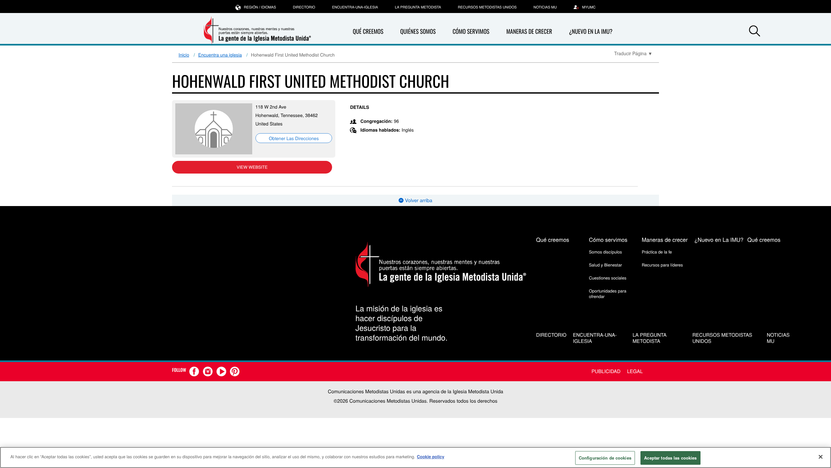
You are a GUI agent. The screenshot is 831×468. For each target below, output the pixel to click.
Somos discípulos (605, 252)
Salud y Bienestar (605, 265)
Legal (635, 371)
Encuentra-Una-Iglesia (355, 7)
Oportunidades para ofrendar (607, 293)
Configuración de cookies (605, 458)
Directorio (304, 7)
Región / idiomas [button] (260, 7)
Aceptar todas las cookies (670, 458)
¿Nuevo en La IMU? (591, 31)
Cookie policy (430, 456)
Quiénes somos (418, 31)
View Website (252, 167)
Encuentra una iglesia (220, 54)
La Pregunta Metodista (418, 7)
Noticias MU (545, 7)
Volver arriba (417, 200)
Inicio (184, 54)
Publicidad (605, 371)
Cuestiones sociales (607, 278)
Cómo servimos (471, 31)
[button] (754, 32)
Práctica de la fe (657, 252)
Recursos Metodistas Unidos (487, 7)
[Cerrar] (820, 456)
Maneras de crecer (529, 31)
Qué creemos (368, 31)
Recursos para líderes (662, 265)
